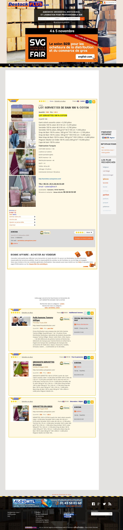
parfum (106, 195)
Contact (38, 512)
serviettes (51, 308)
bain (46, 308)
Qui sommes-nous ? (107, 150)
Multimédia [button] (36, 65)
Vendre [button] (96, 65)
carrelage (106, 171)
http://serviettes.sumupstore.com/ (50, 179)
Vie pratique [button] (48, 65)
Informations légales (42, 520)
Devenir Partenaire (42, 514)
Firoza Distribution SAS (83, 319)
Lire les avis (13, 219)
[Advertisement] (52, 85)
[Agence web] (79, 527)
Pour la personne (77, 357)
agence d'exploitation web (57, 527)
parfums (105, 199)
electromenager (108, 175)
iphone (106, 179)
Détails (52, 101)
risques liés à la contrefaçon (38, 264)
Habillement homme (76, 312)
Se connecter (40, 516)
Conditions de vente (42, 522)
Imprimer (12, 225)
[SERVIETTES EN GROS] (21, 413)
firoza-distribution (82, 324)
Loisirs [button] (87, 65)
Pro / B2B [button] (77, 65)
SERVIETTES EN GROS (42, 406)
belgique (106, 167)
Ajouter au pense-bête (16, 222)
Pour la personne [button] (63, 65)
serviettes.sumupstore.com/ (26, 240)
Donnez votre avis (15, 216)
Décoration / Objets (76, 401)
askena (14, 232)
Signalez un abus (60, 101)
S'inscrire (39, 518)
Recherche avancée (62, 22)
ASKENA (77, 363)
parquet (105, 203)
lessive (105, 187)
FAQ (79, 262)
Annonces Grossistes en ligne (61, 494)
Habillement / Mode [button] (20, 65)
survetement (107, 210)
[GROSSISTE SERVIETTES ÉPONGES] (21, 369)
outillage (105, 191)
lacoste (105, 183)
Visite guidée (105, 152)
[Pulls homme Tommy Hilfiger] (21, 321)
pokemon (106, 206)
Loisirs (82, 101)
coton (58, 308)
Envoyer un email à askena (83, 238)
